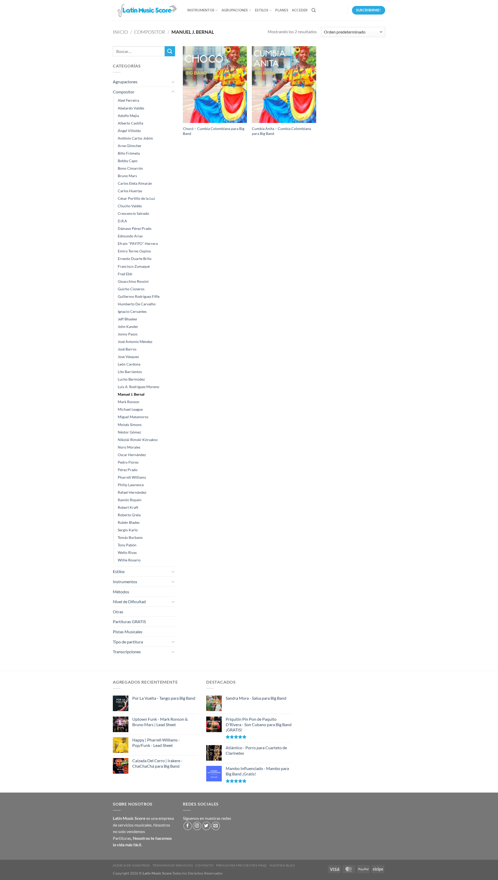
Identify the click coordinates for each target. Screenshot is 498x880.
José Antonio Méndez (135, 341)
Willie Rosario (129, 560)
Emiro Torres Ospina (134, 251)
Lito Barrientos (130, 371)
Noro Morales (129, 447)
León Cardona (129, 364)
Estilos (261, 10)
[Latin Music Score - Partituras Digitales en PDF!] (146, 10)
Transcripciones (127, 651)
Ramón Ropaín (129, 500)
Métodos (121, 591)
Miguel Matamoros (133, 417)
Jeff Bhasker (127, 319)
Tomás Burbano (130, 537)
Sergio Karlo (128, 530)
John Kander (128, 326)
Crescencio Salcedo (133, 213)
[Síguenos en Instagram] (197, 826)
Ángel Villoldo (129, 130)
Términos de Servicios (173, 865)
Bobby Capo (127, 161)
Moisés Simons (130, 424)
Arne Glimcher (130, 145)
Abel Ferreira (128, 100)
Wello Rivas (127, 552)
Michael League (130, 409)
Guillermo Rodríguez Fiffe (139, 296)
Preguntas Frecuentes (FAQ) (241, 865)
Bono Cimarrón (130, 168)
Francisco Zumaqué (134, 266)
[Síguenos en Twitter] (206, 826)
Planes (281, 10)
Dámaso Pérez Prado (134, 228)
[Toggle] (173, 82)
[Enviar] (170, 51)
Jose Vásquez (128, 356)
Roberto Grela (129, 515)
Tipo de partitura (128, 641)
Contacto (204, 865)
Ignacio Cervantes (132, 311)
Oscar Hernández (132, 454)
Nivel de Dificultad (129, 601)
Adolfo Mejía (128, 115)
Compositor (149, 32)
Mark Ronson (128, 402)
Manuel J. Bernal (131, 394)
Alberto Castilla (130, 123)
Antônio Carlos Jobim (135, 138)
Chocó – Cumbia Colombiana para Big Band (213, 131)
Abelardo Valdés (131, 108)
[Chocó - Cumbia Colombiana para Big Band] (215, 84)
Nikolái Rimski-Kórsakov (138, 439)
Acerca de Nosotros (131, 865)
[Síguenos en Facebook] (187, 826)
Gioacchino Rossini (133, 281)
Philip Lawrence (131, 485)
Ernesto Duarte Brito (134, 258)
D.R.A (122, 221)
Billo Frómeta (129, 153)
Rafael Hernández (132, 492)
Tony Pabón (127, 545)
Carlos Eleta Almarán (135, 183)
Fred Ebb (125, 274)
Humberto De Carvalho (137, 304)
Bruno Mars (127, 176)
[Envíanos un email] (215, 826)
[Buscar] (314, 10)
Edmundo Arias (130, 236)
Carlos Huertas (130, 191)
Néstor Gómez (129, 432)
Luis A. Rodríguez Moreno (138, 386)
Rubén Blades (129, 522)
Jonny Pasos (127, 334)
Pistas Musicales (127, 631)
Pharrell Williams (132, 477)
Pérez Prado (127, 470)
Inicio (120, 32)
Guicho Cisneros (131, 289)
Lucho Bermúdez (131, 379)
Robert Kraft (128, 507)
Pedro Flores (128, 462)
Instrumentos (200, 10)
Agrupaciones (235, 10)
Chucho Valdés (130, 206)
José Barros (127, 349)
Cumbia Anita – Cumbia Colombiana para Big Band (281, 131)
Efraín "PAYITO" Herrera (138, 243)
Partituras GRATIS (129, 621)
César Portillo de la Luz (136, 198)
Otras (118, 611)
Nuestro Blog (282, 865)
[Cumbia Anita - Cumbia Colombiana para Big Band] (284, 84)
